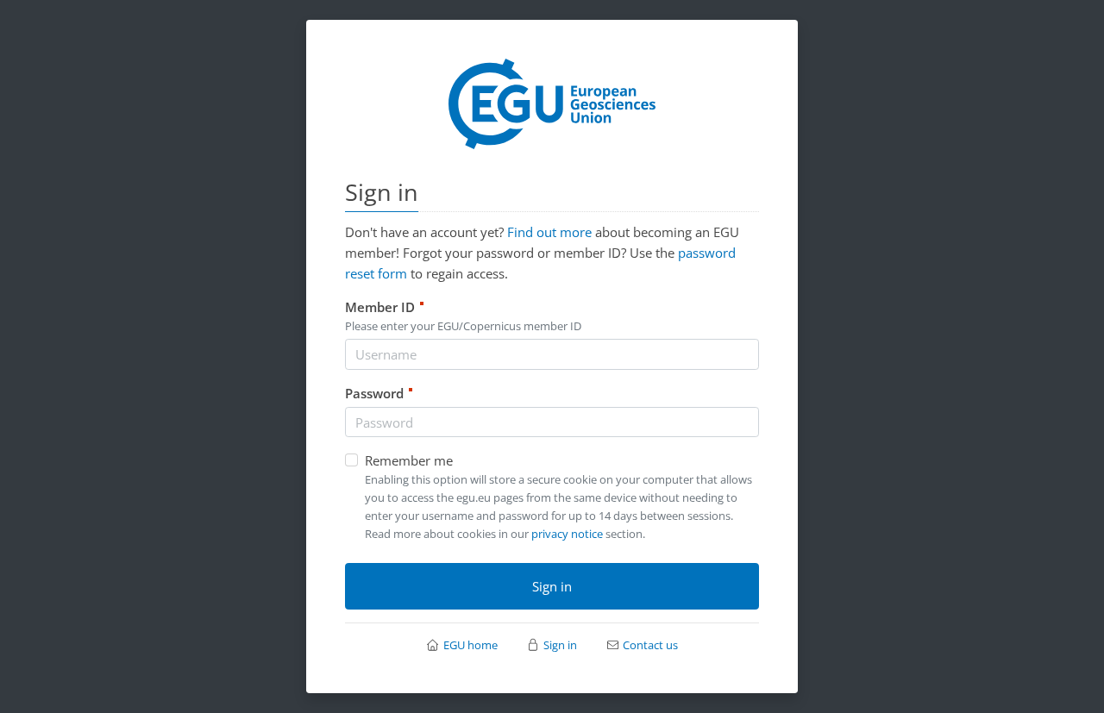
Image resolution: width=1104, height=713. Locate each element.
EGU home (470, 645)
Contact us (650, 645)
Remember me (409, 460)
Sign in (552, 586)
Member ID (385, 307)
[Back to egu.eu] (552, 101)
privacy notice (567, 533)
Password (379, 393)
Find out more (549, 232)
